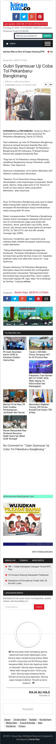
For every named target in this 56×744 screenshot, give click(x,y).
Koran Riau (35, 739)
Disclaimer (11, 726)
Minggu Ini (10, 560)
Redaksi (33, 719)
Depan (13, 43)
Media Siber (11, 723)
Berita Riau (8, 60)
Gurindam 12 (44, 695)
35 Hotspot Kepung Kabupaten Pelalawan (28, 575)
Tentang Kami (19, 719)
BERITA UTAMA (20, 60)
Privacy (22, 726)
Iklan (40, 723)
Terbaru (24, 560)
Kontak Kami (45, 719)
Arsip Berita (38, 560)
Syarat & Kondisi (27, 723)
